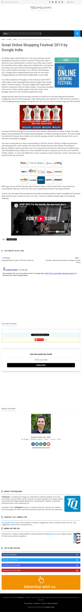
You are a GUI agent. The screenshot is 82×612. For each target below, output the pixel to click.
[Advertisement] (41, 24)
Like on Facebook (10, 554)
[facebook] (49, 2)
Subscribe (41, 365)
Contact (43, 603)
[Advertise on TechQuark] (41, 589)
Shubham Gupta (49, 607)
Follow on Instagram (11, 565)
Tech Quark (20, 597)
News (15, 39)
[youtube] (56, 2)
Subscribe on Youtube (11, 570)
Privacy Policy (28, 603)
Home (3, 39)
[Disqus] (41, 292)
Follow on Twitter (10, 560)
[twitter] (53, 2)
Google (9, 39)
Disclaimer (37, 603)
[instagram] (59, 2)
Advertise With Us (52, 603)
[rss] (62, 2)
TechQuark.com (49, 534)
